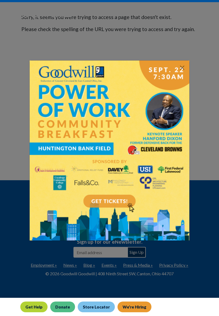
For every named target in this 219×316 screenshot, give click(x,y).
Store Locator (96, 306)
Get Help (33, 306)
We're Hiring (134, 306)
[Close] (182, 68)
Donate (62, 306)
